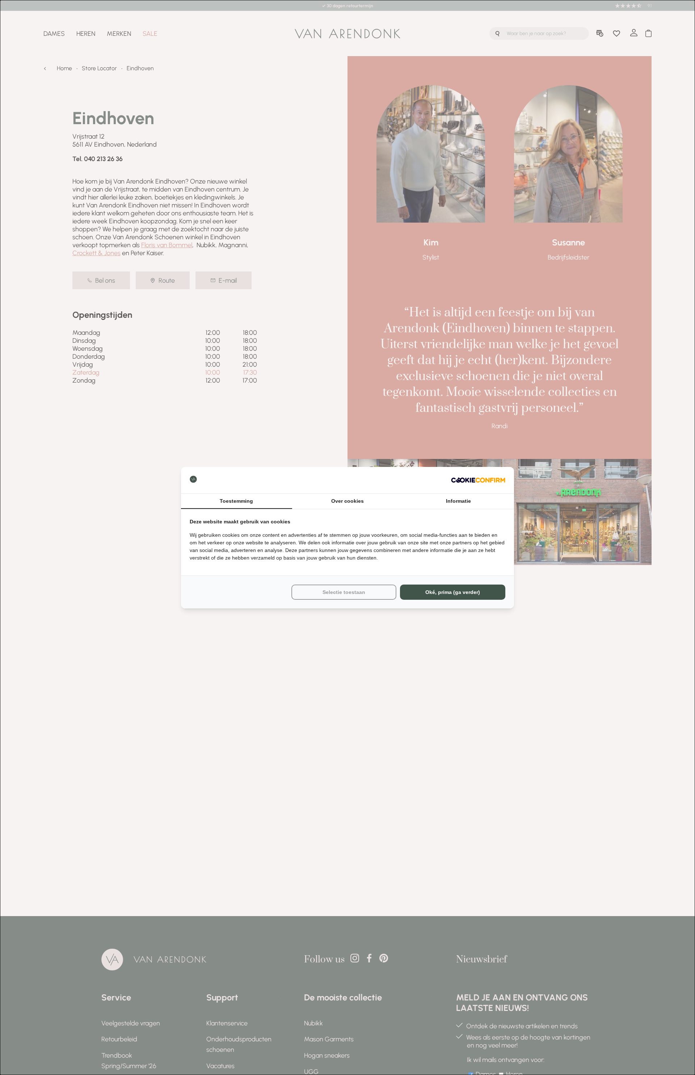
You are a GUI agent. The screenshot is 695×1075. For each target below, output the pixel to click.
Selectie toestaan (344, 592)
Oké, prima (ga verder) (452, 592)
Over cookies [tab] (347, 501)
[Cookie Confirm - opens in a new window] (478, 480)
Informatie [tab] (458, 501)
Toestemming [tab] (236, 501)
